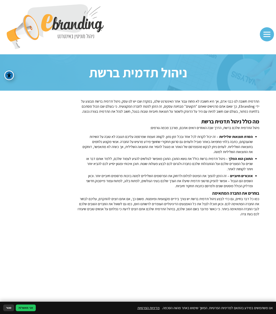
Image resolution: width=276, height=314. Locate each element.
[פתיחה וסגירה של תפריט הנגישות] (9, 75)
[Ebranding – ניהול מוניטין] (55, 27)
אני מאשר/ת (26, 307)
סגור (8, 307)
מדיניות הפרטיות (148, 308)
